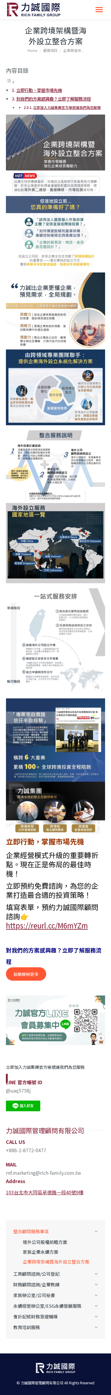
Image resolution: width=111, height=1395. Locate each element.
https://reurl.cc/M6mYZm (47, 925)
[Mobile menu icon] (99, 9)
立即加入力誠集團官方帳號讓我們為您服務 (67, 107)
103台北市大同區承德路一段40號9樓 (44, 1192)
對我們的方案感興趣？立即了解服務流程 (53, 99)
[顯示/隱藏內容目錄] (10, 81)
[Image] (55, 1020)
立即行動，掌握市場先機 (39, 90)
